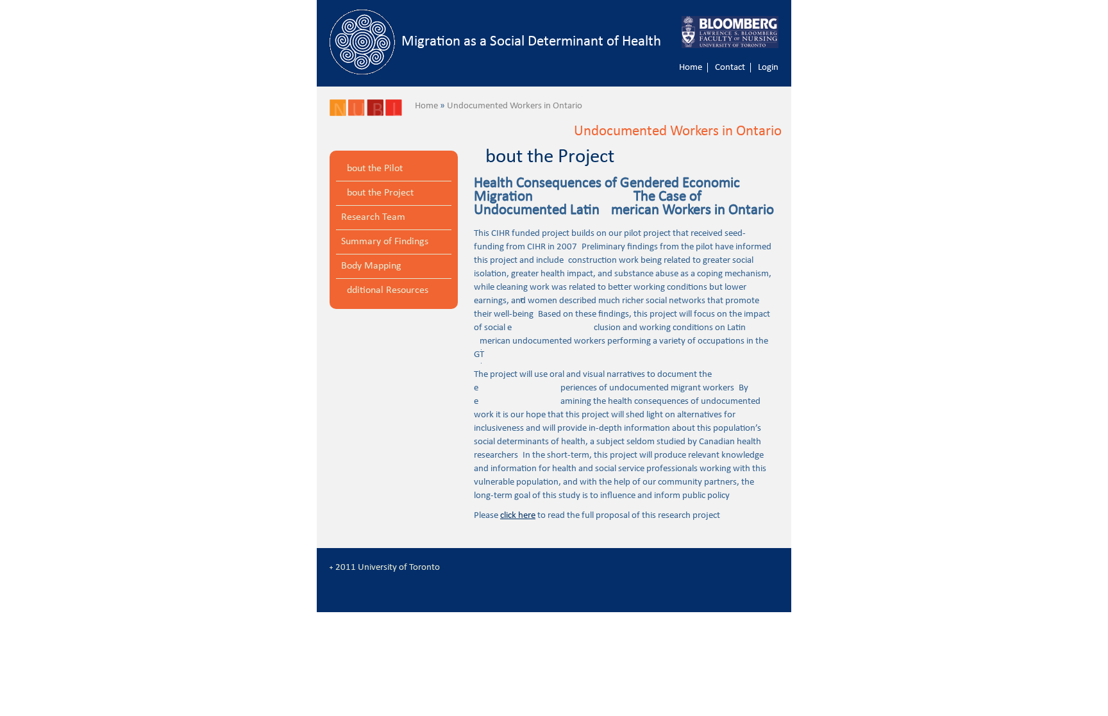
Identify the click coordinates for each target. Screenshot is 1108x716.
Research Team (373, 217)
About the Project (377, 193)
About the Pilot (372, 168)
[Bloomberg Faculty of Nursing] (736, 32)
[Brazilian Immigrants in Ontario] (375, 114)
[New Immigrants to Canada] (338, 114)
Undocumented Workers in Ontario (514, 106)
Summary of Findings (384, 242)
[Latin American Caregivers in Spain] (393, 114)
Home (690, 67)
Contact (730, 67)
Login (768, 67)
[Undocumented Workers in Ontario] (356, 114)
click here (517, 515)
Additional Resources (384, 290)
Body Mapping (371, 266)
